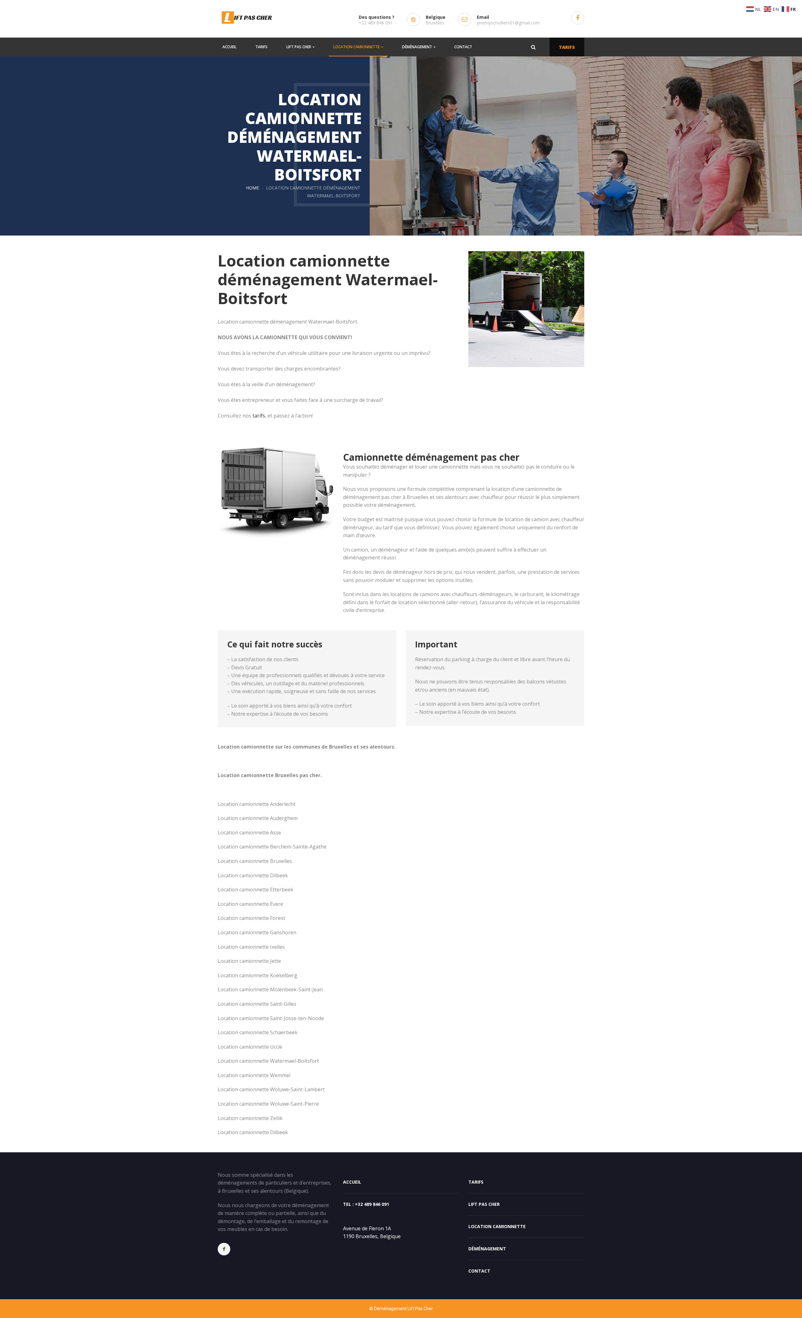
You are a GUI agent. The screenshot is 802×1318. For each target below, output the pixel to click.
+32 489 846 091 (376, 23)
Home (252, 188)
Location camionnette (497, 1226)
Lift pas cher (484, 1204)
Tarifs (475, 1182)
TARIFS (567, 47)
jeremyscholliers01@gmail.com (508, 23)
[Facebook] (227, 1249)
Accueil (352, 1182)
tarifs (259, 415)
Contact (479, 1271)
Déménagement (487, 1249)
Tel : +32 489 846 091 (366, 1204)
